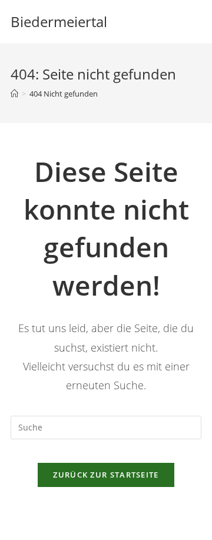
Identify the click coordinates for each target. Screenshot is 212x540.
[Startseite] (14, 93)
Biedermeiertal (59, 21)
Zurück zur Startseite (105, 474)
